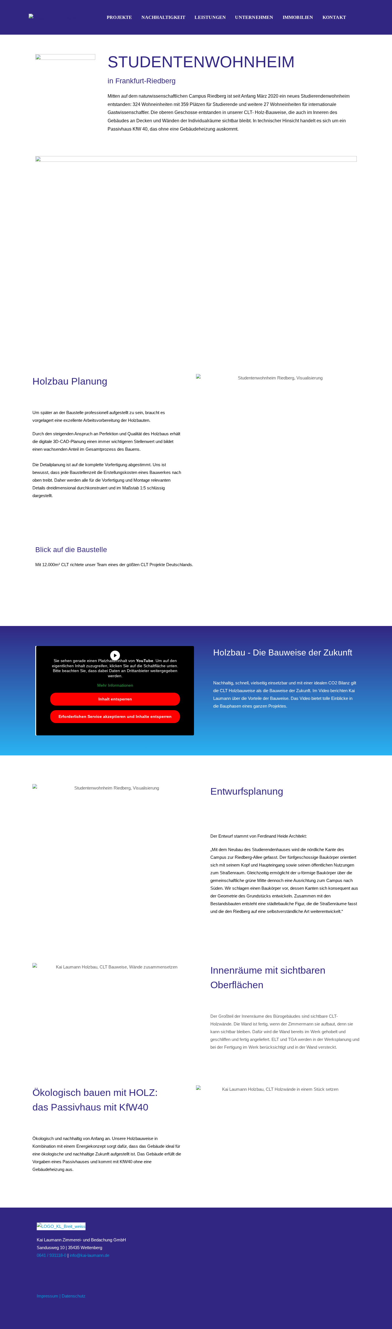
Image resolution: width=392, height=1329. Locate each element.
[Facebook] (40, 1269)
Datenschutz (74, 1295)
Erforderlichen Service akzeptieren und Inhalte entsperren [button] (115, 716)
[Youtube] (61, 1269)
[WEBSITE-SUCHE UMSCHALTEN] (357, 17)
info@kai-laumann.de (89, 1255)
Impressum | (49, 1295)
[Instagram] (47, 1269)
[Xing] (54, 1269)
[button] (201, 377)
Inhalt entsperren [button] (115, 699)
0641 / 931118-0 (51, 1255)
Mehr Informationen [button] (115, 685)
